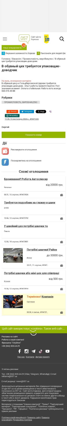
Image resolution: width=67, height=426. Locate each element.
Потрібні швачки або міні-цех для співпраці (31, 273)
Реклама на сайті (10, 337)
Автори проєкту (42, 357)
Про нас (21, 357)
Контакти (30, 357)
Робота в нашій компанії (13, 340)
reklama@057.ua (9, 376)
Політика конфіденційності (14, 417)
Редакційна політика (22, 420)
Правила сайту (34, 417)
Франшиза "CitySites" (11, 343)
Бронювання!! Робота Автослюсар (26, 179)
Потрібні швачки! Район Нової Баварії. (42, 251)
